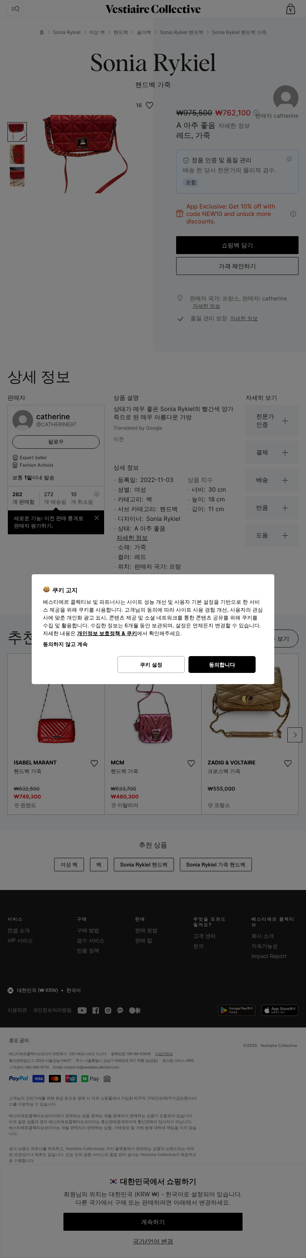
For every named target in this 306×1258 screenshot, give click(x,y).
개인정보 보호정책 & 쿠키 (107, 633)
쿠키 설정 (151, 664)
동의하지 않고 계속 (65, 644)
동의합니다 (222, 664)
